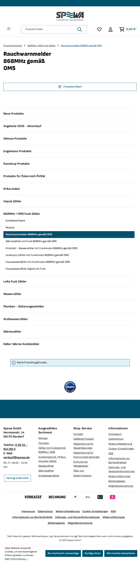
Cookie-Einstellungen (121, 448)
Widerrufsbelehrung (120, 444)
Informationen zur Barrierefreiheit (32, 517)
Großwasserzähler (15, 319)
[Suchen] (80, 29)
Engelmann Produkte (17, 151)
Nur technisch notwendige (63, 553)
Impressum (115, 434)
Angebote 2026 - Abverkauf (22, 126)
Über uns (78, 470)
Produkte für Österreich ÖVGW (24, 176)
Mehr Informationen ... (16, 558)
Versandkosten (61, 536)
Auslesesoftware (15, 220)
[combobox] (49, 29)
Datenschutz (115, 439)
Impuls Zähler (12, 201)
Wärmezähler (12, 331)
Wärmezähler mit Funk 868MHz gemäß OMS (31, 241)
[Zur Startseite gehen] (70, 16)
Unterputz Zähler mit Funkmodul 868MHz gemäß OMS (37, 255)
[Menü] (8, 29)
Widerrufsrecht (82, 475)
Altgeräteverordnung (120, 486)
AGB (110, 453)
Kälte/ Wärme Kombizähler (21, 344)
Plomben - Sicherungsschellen (23, 306)
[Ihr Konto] (110, 29)
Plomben (43, 443)
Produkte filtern (72, 86)
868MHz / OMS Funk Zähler (21, 214)
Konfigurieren (93, 553)
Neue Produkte (13, 113)
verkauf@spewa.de (16, 457)
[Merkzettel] (99, 29)
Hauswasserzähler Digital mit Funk (26, 268)
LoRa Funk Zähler (14, 281)
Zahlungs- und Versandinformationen (77, 517)
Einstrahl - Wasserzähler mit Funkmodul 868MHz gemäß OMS (41, 248)
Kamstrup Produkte (16, 164)
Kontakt (78, 434)
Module (10, 227)
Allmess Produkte (15, 138)
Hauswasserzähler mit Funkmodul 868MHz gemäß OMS (38, 262)
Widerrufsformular (119, 476)
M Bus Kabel (11, 189)
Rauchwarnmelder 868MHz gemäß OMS (29, 234)
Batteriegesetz (116, 481)
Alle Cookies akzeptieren (121, 553)
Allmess (42, 438)
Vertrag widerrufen (17, 478)
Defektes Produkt (83, 439)
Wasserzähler (12, 294)
